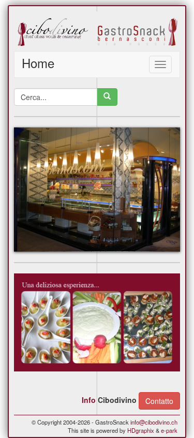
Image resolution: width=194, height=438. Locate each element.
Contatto (159, 401)
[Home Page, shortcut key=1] (97, 31)
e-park (169, 430)
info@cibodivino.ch (153, 422)
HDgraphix (140, 430)
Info (89, 400)
